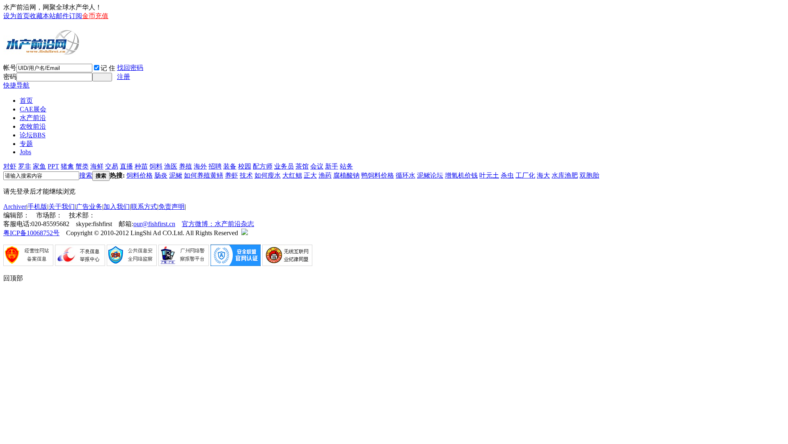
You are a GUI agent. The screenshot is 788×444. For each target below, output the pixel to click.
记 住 (108, 68)
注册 (123, 76)
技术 (246, 175)
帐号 (9, 67)
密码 (9, 76)
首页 (26, 100)
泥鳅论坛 (430, 175)
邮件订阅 (69, 15)
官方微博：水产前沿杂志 (218, 223)
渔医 (170, 166)
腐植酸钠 (346, 175)
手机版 (37, 206)
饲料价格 (139, 175)
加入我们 (116, 206)
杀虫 (507, 175)
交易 (111, 166)
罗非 (24, 166)
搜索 (85, 175)
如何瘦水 (267, 175)
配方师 (263, 166)
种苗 (141, 166)
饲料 (156, 166)
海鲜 (96, 166)
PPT (53, 166)
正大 (310, 175)
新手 (331, 166)
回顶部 (13, 278)
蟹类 (82, 166)
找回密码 (130, 67)
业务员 (284, 166)
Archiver (14, 206)
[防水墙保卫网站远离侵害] (244, 232)
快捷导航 (16, 85)
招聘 (215, 166)
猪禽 (67, 166)
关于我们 (61, 206)
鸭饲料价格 (377, 175)
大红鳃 (292, 175)
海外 (200, 166)
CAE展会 (33, 109)
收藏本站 (43, 15)
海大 (543, 175)
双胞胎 (589, 175)
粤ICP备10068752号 (31, 232)
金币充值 (95, 15)
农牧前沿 (33, 126)
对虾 (9, 166)
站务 (346, 166)
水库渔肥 (565, 175)
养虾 (231, 175)
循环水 (405, 175)
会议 (316, 166)
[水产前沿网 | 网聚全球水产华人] (42, 52)
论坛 (33, 135)
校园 (244, 166)
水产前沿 (33, 117)
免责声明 (171, 206)
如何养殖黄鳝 (203, 175)
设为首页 (16, 15)
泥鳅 (175, 175)
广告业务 (89, 206)
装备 (229, 166)
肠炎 (160, 175)
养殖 (185, 166)
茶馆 (302, 166)
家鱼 (39, 166)
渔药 (325, 175)
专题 (26, 143)
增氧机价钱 (461, 175)
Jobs (25, 151)
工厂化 (525, 175)
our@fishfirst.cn (154, 223)
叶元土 (489, 175)
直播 (126, 166)
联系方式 (144, 206)
